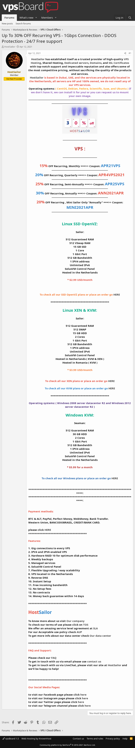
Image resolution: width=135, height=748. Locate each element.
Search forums (23, 23)
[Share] (125, 53)
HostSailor (9, 46)
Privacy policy (113, 738)
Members (47, 17)
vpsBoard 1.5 (12, 738)
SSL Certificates (119, 63)
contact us (94, 661)
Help (125, 738)
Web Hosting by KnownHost (36, 738)
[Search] (129, 17)
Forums (9, 17)
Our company (75, 621)
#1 (130, 53)
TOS (85, 624)
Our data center (100, 635)
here (83, 694)
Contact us (78, 738)
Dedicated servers (76, 63)
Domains (95, 63)
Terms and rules (95, 738)
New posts (7, 23)
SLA (95, 628)
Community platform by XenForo (67, 745)
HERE (116, 294)
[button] (36, 17)
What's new (26, 17)
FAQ (53, 657)
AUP (79, 632)
